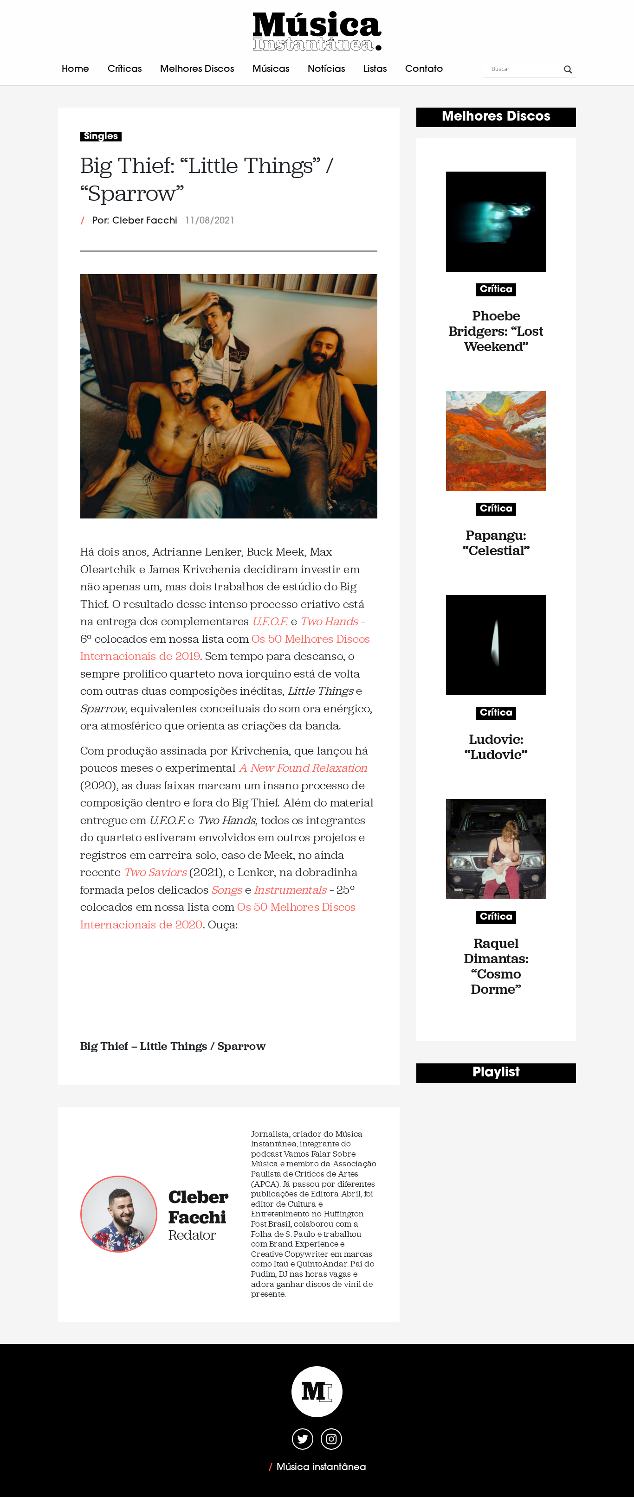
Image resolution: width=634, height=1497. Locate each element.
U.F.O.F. (270, 621)
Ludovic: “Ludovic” (496, 746)
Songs (226, 889)
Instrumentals (290, 889)
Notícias (326, 69)
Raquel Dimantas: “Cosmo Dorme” (496, 966)
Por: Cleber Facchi (134, 221)
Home (75, 69)
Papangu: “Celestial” (496, 542)
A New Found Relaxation (303, 767)
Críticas (125, 69)
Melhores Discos (197, 69)
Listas (375, 69)
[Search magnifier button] (568, 69)
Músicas (270, 69)
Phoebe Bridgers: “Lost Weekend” (496, 331)
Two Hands (329, 621)
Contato (424, 69)
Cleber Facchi (198, 1206)
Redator (192, 1235)
